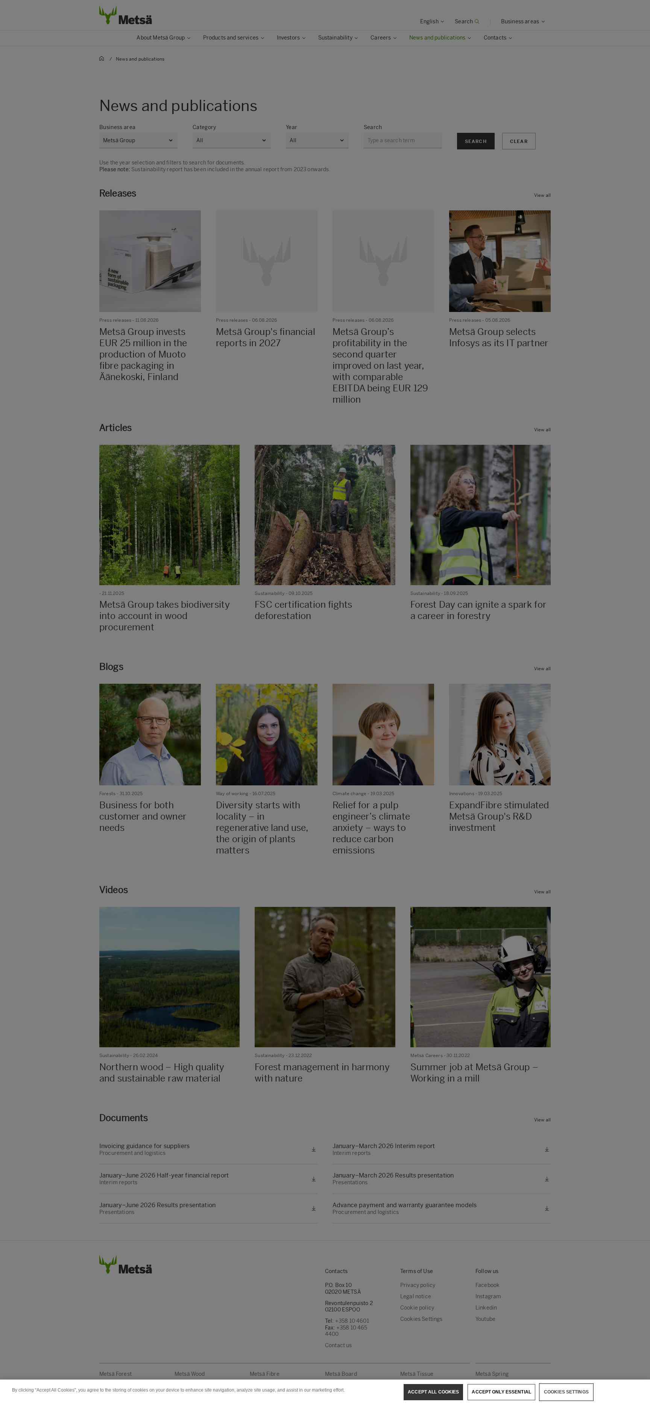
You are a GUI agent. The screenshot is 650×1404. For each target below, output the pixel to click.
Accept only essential (501, 1392)
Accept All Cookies (433, 1392)
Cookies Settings (566, 1392)
